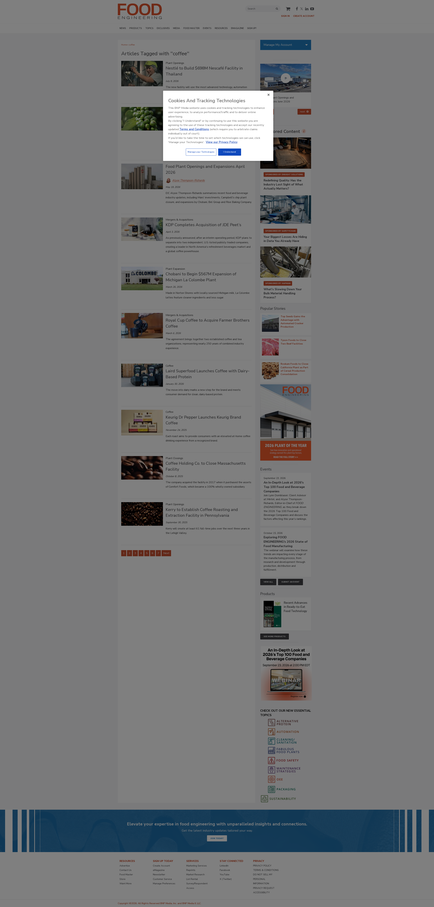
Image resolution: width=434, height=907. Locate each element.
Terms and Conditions (194, 129)
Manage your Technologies (201, 152)
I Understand (229, 152)
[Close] (268, 94)
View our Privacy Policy (222, 142)
